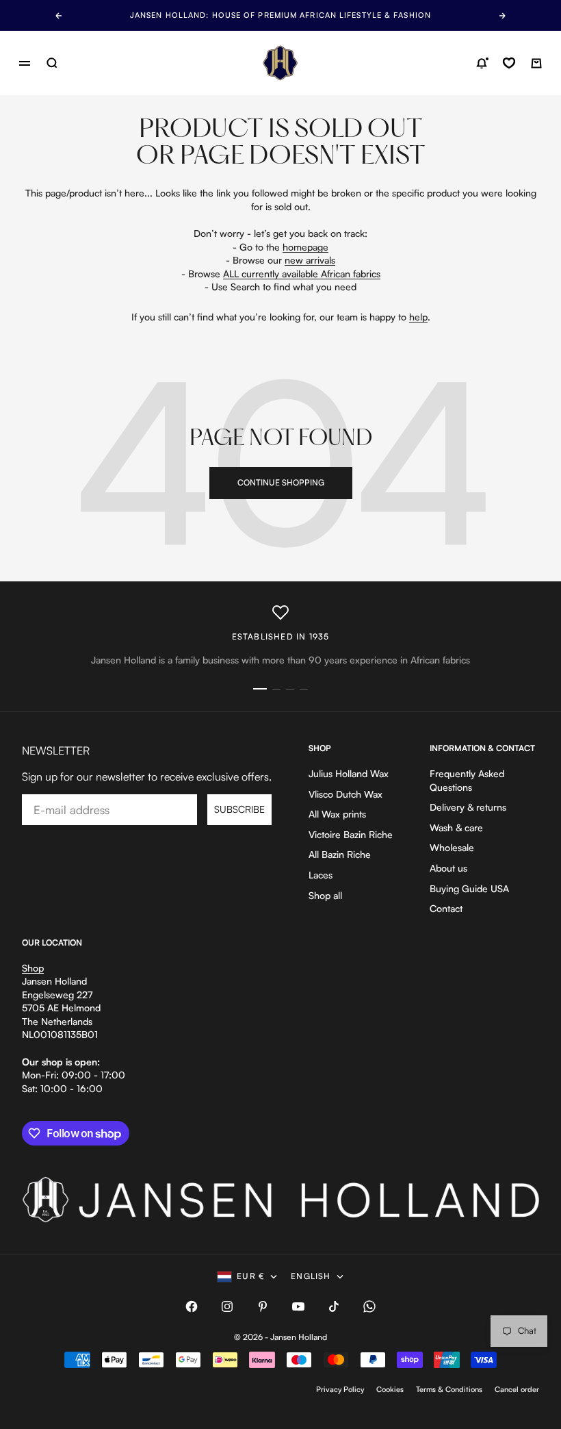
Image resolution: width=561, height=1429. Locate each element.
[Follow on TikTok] (334, 1306)
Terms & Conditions (449, 1389)
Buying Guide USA (469, 888)
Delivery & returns (468, 807)
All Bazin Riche (340, 854)
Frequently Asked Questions (467, 780)
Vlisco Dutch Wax (345, 794)
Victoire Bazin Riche (351, 834)
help (418, 317)
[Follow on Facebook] (191, 1306)
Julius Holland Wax (349, 773)
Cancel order (517, 1389)
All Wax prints (337, 814)
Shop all (325, 895)
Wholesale (452, 847)
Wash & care (456, 827)
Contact (446, 908)
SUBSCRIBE (239, 809)
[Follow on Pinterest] (263, 1306)
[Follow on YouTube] (298, 1306)
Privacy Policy (340, 1389)
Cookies (390, 1389)
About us (448, 868)
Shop (33, 968)
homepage (305, 247)
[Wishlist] (509, 63)
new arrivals (310, 260)
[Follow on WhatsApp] (369, 1306)
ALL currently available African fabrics (301, 273)
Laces (320, 875)
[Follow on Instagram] (227, 1306)
